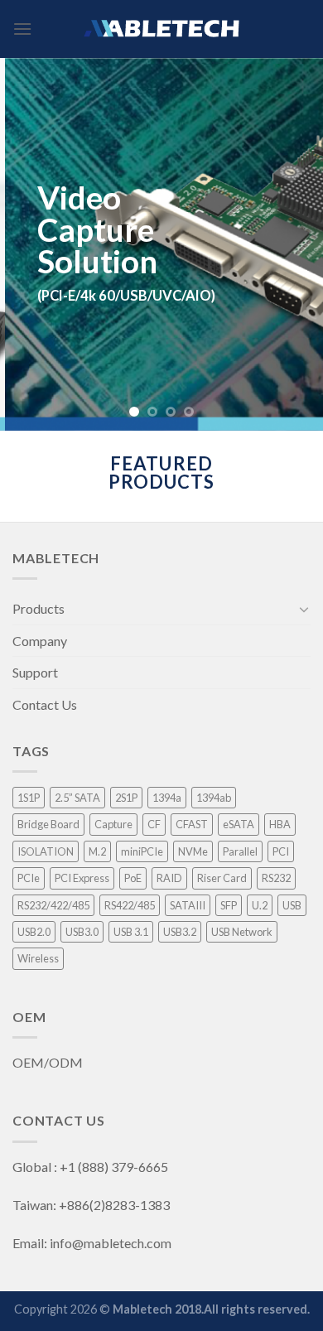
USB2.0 (34, 931)
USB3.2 (179, 931)
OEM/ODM (48, 1062)
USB (291, 905)
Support (35, 672)
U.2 (260, 905)
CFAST (192, 824)
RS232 (276, 878)
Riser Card (222, 878)
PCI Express (82, 878)
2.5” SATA (77, 797)
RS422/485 (129, 905)
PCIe (28, 878)
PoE (133, 878)
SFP (228, 905)
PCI (280, 851)
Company (39, 641)
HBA (280, 824)
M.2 (97, 851)
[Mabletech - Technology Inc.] (161, 29)
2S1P (126, 797)
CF (154, 824)
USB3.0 (82, 931)
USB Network (241, 931)
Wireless (38, 958)
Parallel (240, 851)
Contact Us (44, 704)
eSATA (238, 824)
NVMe (193, 851)
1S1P (28, 797)
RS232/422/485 (53, 905)
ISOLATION (45, 851)
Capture (113, 824)
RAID (169, 878)
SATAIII (187, 905)
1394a (166, 797)
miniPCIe (142, 851)
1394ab (213, 797)
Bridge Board (48, 824)
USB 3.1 (130, 931)
